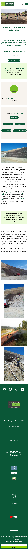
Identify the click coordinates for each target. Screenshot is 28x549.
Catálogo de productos (20, 130)
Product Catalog (6, 130)
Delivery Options (20, 124)
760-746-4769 (18, 113)
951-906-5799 (14, 55)
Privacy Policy (14, 503)
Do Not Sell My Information (14, 508)
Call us (6, 68)
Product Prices (14, 117)
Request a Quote (8, 124)
